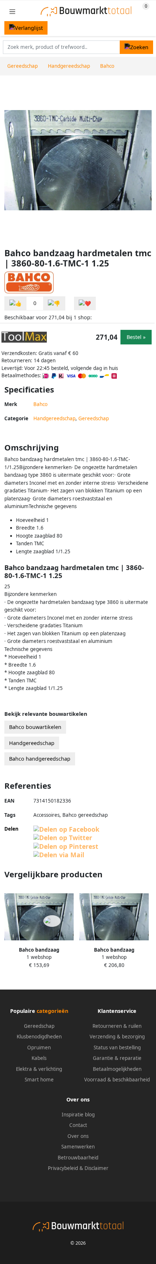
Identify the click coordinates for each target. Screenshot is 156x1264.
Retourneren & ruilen (117, 1026)
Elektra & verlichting (39, 1069)
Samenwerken (78, 1146)
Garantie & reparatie (117, 1058)
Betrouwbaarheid (78, 1157)
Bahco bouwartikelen (35, 726)
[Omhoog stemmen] (15, 303)
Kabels (39, 1058)
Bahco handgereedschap (39, 758)
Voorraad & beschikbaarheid (117, 1079)
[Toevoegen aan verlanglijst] (85, 303)
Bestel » (136, 336)
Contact (78, 1125)
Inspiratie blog (78, 1114)
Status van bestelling (117, 1047)
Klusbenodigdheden (39, 1036)
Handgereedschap (54, 418)
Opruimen (39, 1047)
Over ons (78, 1136)
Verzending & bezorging (117, 1036)
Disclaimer (96, 1168)
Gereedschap (93, 418)
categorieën (52, 1010)
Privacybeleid (63, 1168)
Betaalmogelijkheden (117, 1069)
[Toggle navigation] (12, 11)
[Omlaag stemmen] (54, 303)
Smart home (39, 1079)
